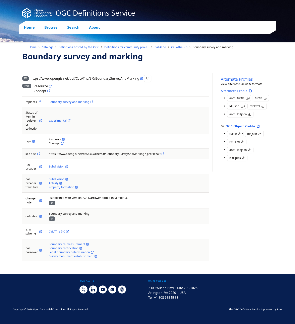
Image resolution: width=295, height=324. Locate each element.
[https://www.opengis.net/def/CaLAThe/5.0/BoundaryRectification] (80, 248)
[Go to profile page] (250, 90)
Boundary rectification (63, 248)
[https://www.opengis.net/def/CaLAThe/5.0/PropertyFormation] (76, 187)
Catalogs (47, 47)
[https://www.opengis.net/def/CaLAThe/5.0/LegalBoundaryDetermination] (92, 252)
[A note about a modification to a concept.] (40, 200)
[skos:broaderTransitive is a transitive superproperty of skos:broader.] (40, 183)
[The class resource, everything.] (50, 86)
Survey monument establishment (71, 256)
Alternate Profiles (237, 79)
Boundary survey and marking (69, 102)
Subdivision (56, 166)
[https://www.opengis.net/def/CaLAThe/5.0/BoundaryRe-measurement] (87, 244)
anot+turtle (236, 98)
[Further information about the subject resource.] (38, 153)
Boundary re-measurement (67, 244)
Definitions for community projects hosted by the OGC (126, 47)
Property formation (61, 187)
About (94, 27)
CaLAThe (160, 47)
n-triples (235, 158)
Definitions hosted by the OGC (79, 47)
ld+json (234, 106)
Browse (51, 27)
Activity (53, 183)
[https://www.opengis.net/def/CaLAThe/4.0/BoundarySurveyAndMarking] (92, 102)
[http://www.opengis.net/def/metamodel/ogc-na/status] (40, 120)
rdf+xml (255, 106)
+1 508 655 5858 (166, 297)
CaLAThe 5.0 (179, 47)
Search (73, 27)
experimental (58, 120)
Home (29, 27)
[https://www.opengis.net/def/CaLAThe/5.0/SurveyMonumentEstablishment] (96, 256)
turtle (258, 98)
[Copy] (147, 78)
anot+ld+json (238, 114)
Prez (279, 309)
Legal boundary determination (69, 252)
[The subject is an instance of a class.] (33, 141)
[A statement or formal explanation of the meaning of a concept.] (40, 216)
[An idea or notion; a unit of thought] (48, 90)
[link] (213, 47)
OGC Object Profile (240, 126)
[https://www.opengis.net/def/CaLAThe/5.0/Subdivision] (66, 166)
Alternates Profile (234, 91)
